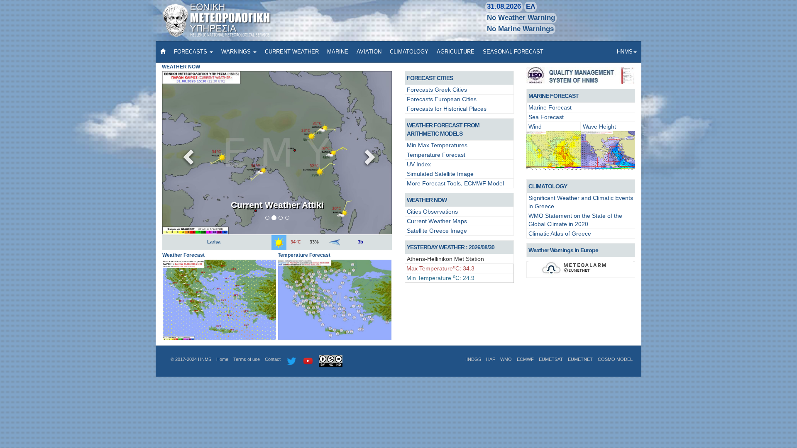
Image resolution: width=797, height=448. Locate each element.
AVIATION (369, 52)
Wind (535, 126)
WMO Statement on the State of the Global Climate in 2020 (575, 219)
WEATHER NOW (427, 200)
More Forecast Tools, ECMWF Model (455, 183)
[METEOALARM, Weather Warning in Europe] (581, 269)
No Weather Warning (521, 18)
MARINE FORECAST (553, 96)
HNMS (625, 52)
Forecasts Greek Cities (437, 89)
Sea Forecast (546, 117)
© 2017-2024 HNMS (191, 359)
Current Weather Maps (437, 221)
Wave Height (599, 126)
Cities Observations (432, 211)
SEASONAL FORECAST (513, 52)
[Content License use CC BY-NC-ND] (330, 361)
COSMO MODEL (615, 359)
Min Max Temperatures (437, 145)
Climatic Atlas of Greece (559, 233)
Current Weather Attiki (277, 204)
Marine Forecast (550, 107)
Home (222, 359)
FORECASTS (191, 52)
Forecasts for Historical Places (447, 108)
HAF (490, 359)
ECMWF (525, 359)
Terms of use (246, 359)
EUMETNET (580, 359)
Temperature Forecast (436, 154)
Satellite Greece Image (437, 230)
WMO (506, 359)
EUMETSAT (551, 359)
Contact (273, 359)
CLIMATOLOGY (409, 52)
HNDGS (473, 359)
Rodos (213, 241)
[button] (185, 152)
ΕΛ (530, 6)
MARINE (337, 52)
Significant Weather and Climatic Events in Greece (580, 202)
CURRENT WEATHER (292, 52)
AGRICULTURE (455, 52)
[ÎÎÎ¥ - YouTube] (308, 361)
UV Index (419, 164)
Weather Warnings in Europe (563, 250)
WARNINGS (236, 52)
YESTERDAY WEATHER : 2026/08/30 (450, 247)
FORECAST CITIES (430, 78)
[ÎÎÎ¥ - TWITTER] (291, 361)
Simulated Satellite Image (440, 173)
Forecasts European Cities (442, 99)
